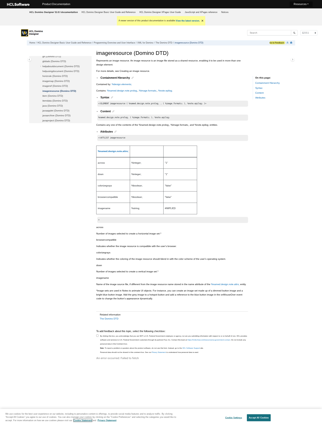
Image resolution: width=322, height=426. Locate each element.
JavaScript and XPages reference (201, 12)
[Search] (294, 32)
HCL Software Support (191, 348)
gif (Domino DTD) (51, 56)
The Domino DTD (163, 43)
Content (259, 92)
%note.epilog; (165, 90)
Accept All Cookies (259, 417)
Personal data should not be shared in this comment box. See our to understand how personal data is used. (149, 352)
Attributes (260, 97)
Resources (300, 4)
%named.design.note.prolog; (122, 90)
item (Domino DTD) (52, 95)
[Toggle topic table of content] (292, 59)
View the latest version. (188, 20)
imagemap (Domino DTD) (56, 81)
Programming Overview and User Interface (114, 43)
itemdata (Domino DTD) (55, 100)
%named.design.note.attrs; (113, 151)
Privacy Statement (159, 352)
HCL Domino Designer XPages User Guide (160, 12)
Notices (225, 12)
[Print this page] (291, 43)
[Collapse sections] (288, 43)
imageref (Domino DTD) (55, 86)
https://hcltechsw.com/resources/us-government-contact (208, 340)
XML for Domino (145, 43)
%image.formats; (148, 90)
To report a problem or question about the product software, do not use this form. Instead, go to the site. (152, 348)
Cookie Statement (83, 420)
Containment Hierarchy (267, 83)
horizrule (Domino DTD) (55, 76)
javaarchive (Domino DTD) (56, 115)
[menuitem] (108, 12)
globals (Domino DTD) (54, 61)
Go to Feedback (277, 43)
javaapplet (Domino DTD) (55, 110)
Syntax (258, 88)
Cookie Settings (233, 417)
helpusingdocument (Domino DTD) (60, 71)
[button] (41, 56)
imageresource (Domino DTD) (189, 43)
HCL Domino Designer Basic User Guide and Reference (109, 12)
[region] (161, 417)
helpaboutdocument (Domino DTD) (61, 66)
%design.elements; (122, 84)
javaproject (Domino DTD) (56, 120)
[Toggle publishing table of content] (29, 59)
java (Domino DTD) (52, 105)
